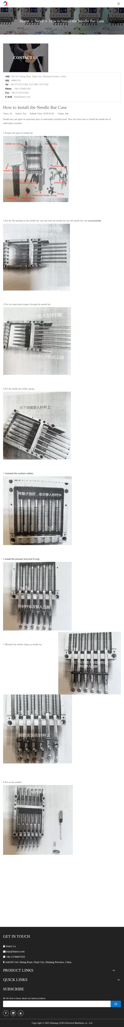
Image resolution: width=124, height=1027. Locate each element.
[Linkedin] (13, 1013)
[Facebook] (6, 1013)
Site (67, 113)
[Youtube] (20, 1013)
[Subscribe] (116, 1004)
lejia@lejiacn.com (22, 97)
